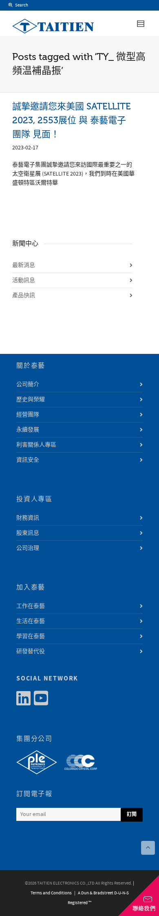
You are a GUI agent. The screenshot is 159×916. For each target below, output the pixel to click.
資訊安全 (27, 460)
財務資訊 (27, 518)
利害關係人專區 (36, 445)
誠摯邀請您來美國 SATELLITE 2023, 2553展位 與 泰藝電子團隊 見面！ (71, 120)
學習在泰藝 (30, 636)
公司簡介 (27, 384)
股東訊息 (27, 533)
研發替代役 (30, 651)
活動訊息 (23, 280)
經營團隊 (27, 414)
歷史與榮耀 (30, 399)
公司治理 (27, 548)
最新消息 (23, 265)
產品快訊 (23, 295)
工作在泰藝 (30, 606)
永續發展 (27, 430)
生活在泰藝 (30, 621)
